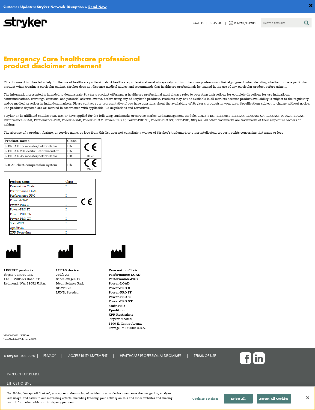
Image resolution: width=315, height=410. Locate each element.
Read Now (97, 6)
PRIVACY (49, 355)
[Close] (308, 398)
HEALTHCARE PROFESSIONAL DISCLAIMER (150, 355)
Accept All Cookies (273, 398)
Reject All (238, 398)
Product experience (23, 374)
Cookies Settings (205, 398)
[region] (157, 398)
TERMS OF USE (205, 355)
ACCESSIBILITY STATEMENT (87, 355)
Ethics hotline (19, 383)
